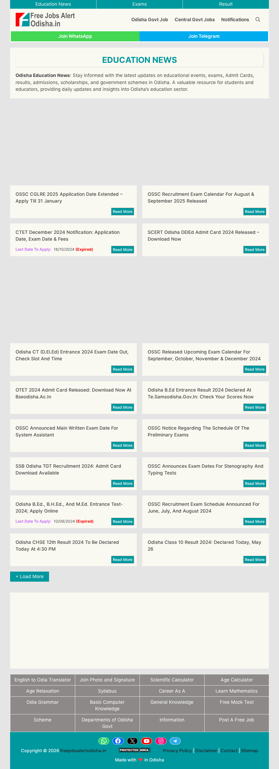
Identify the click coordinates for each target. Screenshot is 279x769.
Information (172, 720)
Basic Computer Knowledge (107, 705)
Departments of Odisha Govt (107, 723)
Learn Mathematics (237, 691)
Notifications (235, 19)
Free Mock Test (237, 702)
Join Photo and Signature (107, 680)
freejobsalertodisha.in (83, 750)
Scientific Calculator (172, 680)
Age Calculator (237, 680)
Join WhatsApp (75, 36)
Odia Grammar (42, 702)
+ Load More (30, 576)
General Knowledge (171, 702)
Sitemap (249, 750)
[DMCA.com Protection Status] (134, 755)
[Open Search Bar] (257, 19)
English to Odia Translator (42, 680)
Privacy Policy (177, 750)
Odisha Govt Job (149, 19)
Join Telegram (204, 36)
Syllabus (107, 691)
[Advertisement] (139, 142)
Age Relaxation (42, 691)
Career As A (172, 691)
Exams (139, 4)
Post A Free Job (236, 720)
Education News (53, 4)
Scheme (42, 720)
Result (226, 4)
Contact (229, 750)
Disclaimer (206, 750)
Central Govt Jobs (195, 19)
